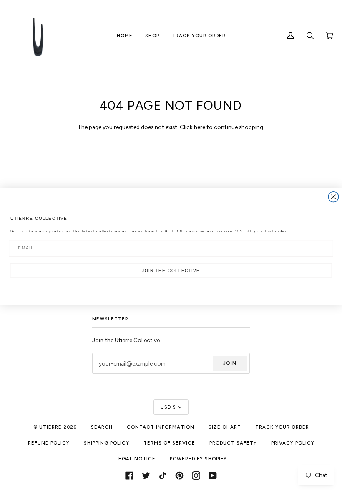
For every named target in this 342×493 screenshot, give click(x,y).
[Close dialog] (333, 197)
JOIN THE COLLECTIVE (171, 270)
